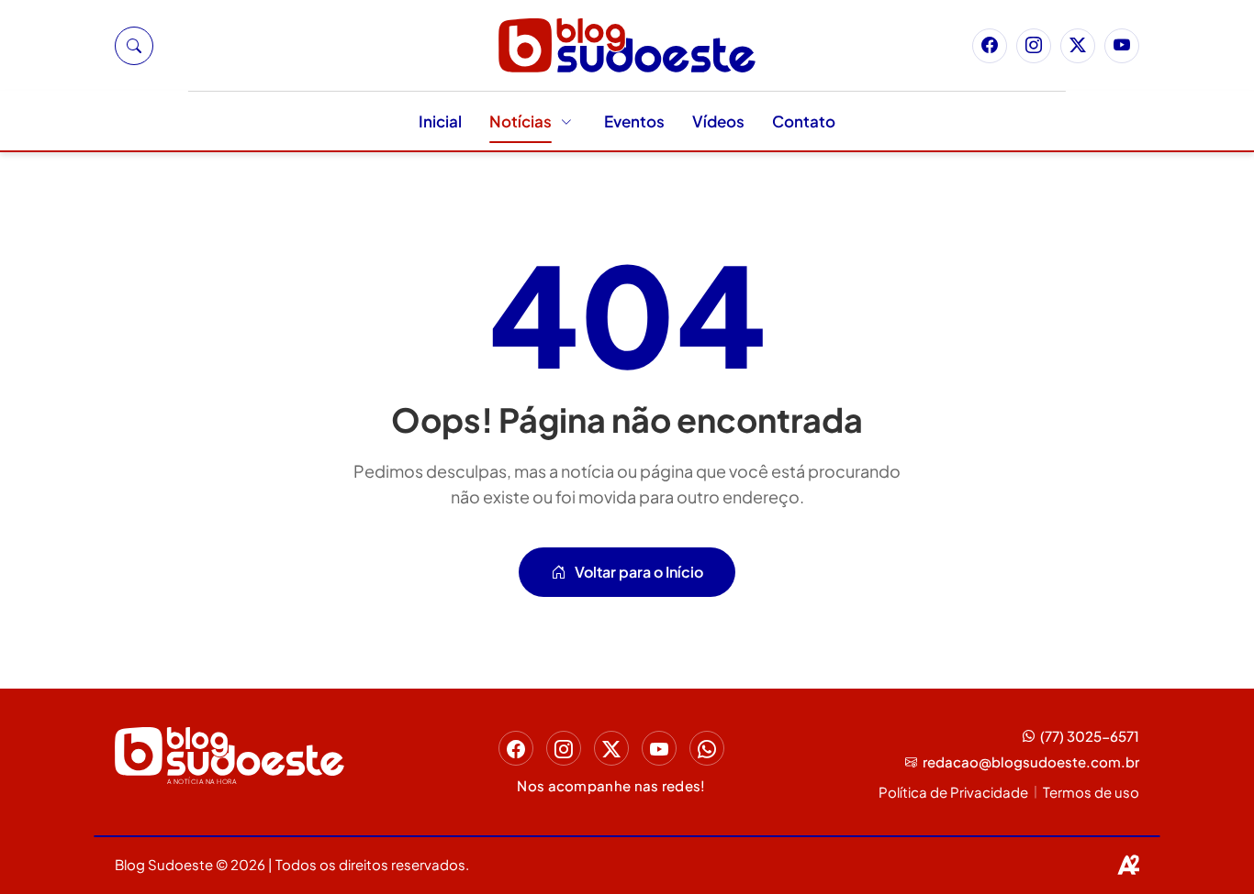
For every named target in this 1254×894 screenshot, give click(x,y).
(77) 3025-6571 (1089, 736)
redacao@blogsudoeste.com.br (1031, 761)
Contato (803, 121)
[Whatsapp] (706, 748)
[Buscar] (134, 46)
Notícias (520, 121)
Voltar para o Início (639, 571)
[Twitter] (1077, 45)
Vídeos (718, 121)
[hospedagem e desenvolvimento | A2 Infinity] (1128, 865)
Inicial (440, 121)
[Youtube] (1121, 45)
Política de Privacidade (953, 791)
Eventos (634, 121)
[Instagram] (1033, 45)
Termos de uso (1091, 791)
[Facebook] (989, 45)
